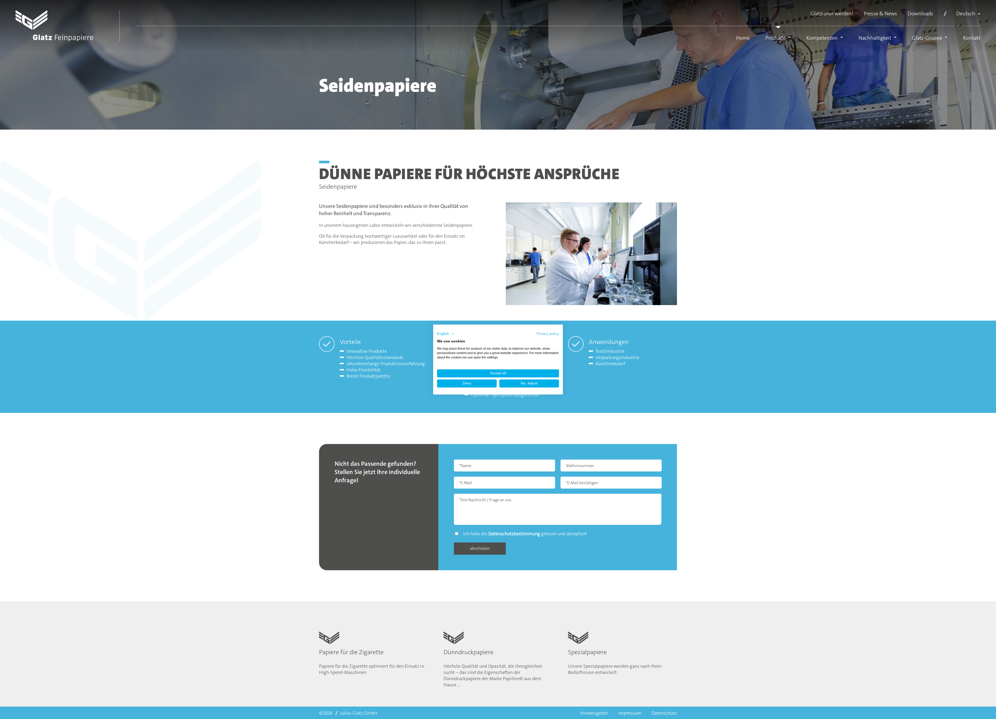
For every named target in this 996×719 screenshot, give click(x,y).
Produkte (775, 37)
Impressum (629, 713)
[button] (446, 333)
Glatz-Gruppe (927, 37)
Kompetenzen (822, 37)
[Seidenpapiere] (591, 255)
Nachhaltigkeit (875, 37)
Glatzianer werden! (832, 13)
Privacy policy (548, 334)
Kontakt (971, 37)
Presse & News (880, 13)
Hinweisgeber (594, 713)
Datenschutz (664, 713)
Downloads (920, 13)
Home (743, 37)
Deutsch (965, 13)
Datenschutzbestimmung (514, 534)
